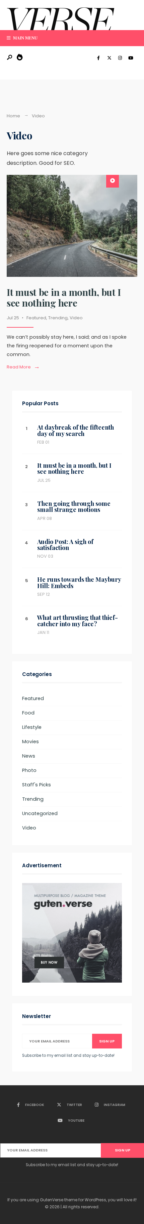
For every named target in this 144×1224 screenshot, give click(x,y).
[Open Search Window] (10, 58)
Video (76, 318)
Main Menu (25, 37)
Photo (29, 770)
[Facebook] (98, 58)
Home (13, 116)
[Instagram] (120, 58)
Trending (58, 318)
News (28, 756)
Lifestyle (32, 727)
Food (28, 712)
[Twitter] (109, 58)
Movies (30, 741)
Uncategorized (40, 813)
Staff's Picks (36, 784)
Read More (25, 367)
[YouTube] (130, 58)
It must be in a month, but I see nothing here (64, 297)
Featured (36, 318)
